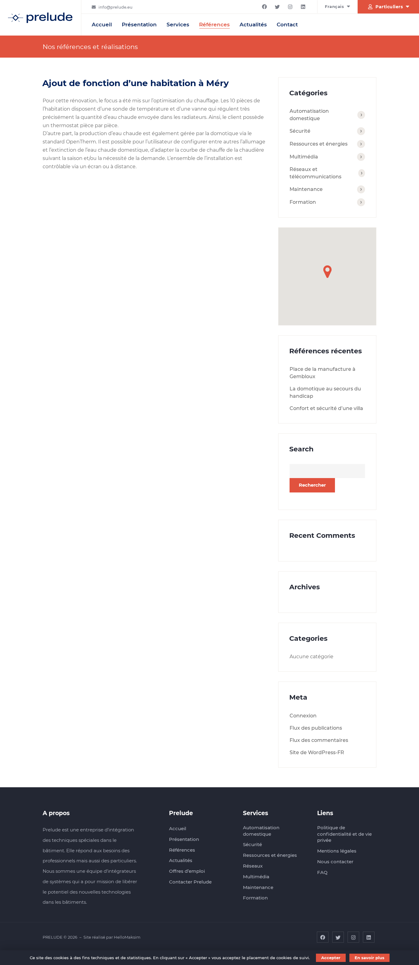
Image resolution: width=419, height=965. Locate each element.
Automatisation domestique (309, 114)
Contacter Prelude (190, 882)
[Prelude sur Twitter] (277, 7)
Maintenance (306, 189)
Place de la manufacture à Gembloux (323, 372)
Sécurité (300, 131)
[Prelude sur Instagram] (290, 7)
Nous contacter (335, 861)
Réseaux (253, 866)
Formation (303, 202)
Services (178, 24)
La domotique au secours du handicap (325, 392)
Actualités (253, 24)
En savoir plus (369, 957)
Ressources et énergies (319, 144)
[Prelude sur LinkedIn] (303, 7)
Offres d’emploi (187, 871)
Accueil (102, 24)
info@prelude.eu (115, 7)
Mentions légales (336, 851)
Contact (287, 24)
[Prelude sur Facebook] (264, 7)
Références (214, 24)
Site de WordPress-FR (317, 752)
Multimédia (304, 157)
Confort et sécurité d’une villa (326, 408)
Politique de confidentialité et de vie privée (344, 834)
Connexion (303, 716)
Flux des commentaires (319, 740)
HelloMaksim (127, 937)
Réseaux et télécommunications (315, 173)
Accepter (330, 957)
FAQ (322, 872)
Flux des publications (316, 728)
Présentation (139, 24)
